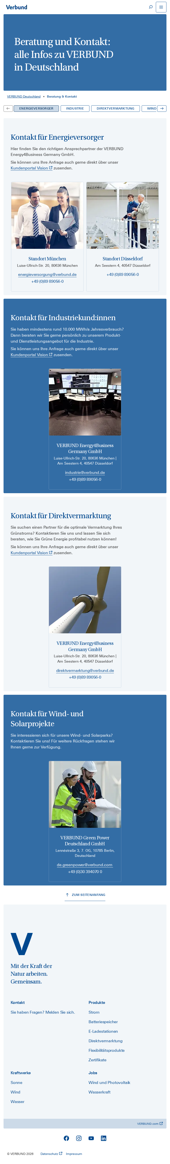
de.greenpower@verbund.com (85, 864)
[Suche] (150, 7)
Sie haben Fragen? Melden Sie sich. (43, 1012)
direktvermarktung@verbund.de (85, 670)
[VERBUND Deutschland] (22, 944)
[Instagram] (78, 1138)
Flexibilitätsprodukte (107, 1050)
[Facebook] (66, 1138)
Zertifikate (97, 1060)
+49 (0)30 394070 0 (85, 871)
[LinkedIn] (103, 1138)
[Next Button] (161, 108)
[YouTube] (91, 1138)
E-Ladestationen (103, 1031)
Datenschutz (49, 1154)
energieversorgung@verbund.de (47, 274)
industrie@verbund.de (85, 472)
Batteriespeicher (103, 1021)
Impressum (74, 1154)
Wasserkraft (99, 1092)
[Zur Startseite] (16, 7)
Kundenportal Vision (29, 168)
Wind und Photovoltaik (109, 1082)
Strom (94, 1012)
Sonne (16, 1082)
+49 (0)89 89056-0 (47, 281)
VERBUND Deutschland (24, 96)
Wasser (17, 1101)
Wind (15, 1092)
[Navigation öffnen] (161, 7)
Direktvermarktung (106, 1040)
